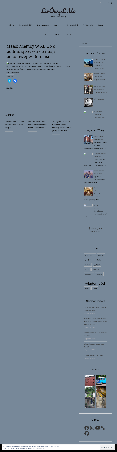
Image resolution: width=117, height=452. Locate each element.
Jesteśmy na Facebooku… (95, 229)
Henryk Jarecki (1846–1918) (93, 355)
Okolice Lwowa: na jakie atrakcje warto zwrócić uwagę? (14, 125)
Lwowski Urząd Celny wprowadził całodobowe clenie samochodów (37, 125)
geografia (88, 260)
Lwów (97, 265)
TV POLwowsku (88, 25)
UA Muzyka (68, 35)
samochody (89, 274)
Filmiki (57, 35)
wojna (87, 288)
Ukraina (95, 279)
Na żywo (57, 25)
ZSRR (95, 288)
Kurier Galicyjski (72, 25)
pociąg (87, 269)
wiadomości (95, 283)
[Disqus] (40, 166)
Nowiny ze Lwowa (43, 25)
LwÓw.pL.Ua (58, 11)
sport (87, 279)
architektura (89, 255)
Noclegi (100, 25)
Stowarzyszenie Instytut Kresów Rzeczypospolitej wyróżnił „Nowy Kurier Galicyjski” (95, 321)
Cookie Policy (41, 448)
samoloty (99, 274)
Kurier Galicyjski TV (25, 25)
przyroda (96, 269)
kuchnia (87, 264)
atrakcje (101, 255)
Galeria (47, 35)
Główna (11, 25)
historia (98, 260)
